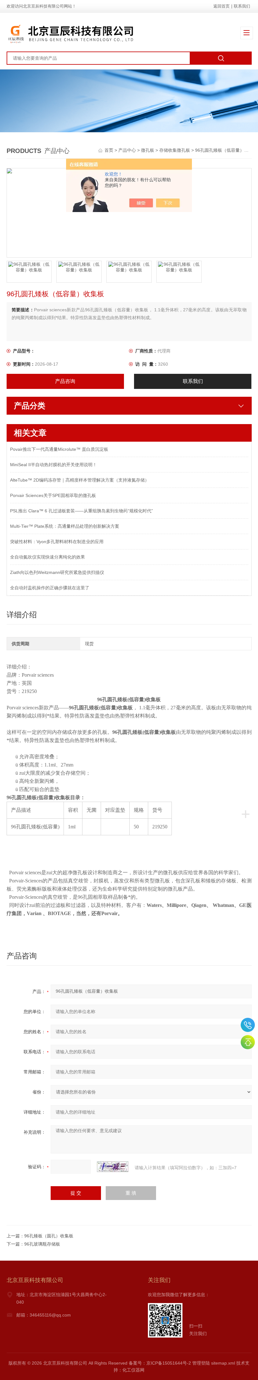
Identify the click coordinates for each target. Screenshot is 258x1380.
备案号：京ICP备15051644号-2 (160, 1363)
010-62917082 (248, 1025)
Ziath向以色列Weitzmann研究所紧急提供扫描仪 (57, 572)
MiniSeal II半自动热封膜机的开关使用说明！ (53, 464)
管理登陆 (201, 1363)
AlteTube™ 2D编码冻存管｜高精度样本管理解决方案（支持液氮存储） (79, 480)
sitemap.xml (223, 1363)
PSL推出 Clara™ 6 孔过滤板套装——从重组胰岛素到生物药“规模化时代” (81, 510)
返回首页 (221, 6)
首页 (109, 150)
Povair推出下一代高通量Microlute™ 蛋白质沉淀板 (59, 449)
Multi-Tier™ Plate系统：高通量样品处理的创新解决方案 (64, 526)
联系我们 (242, 6)
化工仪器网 (133, 1369)
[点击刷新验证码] (112, 1166)
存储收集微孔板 (174, 150)
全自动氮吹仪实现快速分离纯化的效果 (47, 556)
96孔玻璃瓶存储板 (42, 1243)
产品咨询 (65, 381)
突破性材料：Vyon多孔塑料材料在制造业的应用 (57, 541)
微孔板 (147, 150)
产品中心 (127, 150)
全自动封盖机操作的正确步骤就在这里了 (49, 587)
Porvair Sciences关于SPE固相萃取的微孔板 (53, 495)
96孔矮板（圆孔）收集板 (48, 1235)
